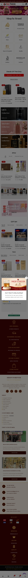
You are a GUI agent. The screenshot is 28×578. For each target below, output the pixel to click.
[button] (26, 278)
